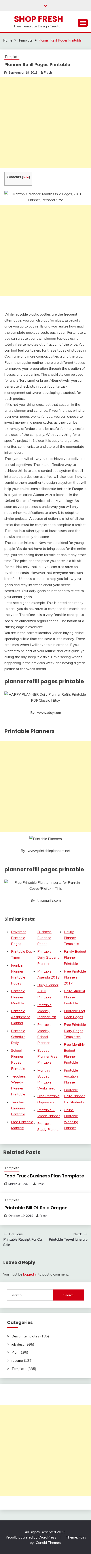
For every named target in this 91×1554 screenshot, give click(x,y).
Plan (15, 1352)
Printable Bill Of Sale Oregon (36, 1208)
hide (26, 177)
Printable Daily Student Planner (48, 957)
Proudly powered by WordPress (31, 1537)
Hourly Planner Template (71, 937)
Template (11, 57)
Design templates (25, 1336)
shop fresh (38, 19)
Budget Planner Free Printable (47, 1056)
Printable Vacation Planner (71, 1076)
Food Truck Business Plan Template (44, 1176)
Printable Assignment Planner (20, 1017)
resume (17, 1360)
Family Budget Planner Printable (75, 957)
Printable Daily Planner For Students (74, 1096)
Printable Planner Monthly (18, 997)
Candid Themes (48, 1542)
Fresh (48, 72)
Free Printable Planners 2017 (75, 977)
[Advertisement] (45, 122)
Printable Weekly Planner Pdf (46, 1011)
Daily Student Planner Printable (74, 997)
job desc (18, 1344)
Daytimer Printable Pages (18, 937)
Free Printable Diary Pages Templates (75, 1030)
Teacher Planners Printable (18, 1108)
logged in (30, 1274)
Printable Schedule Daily (18, 1036)
